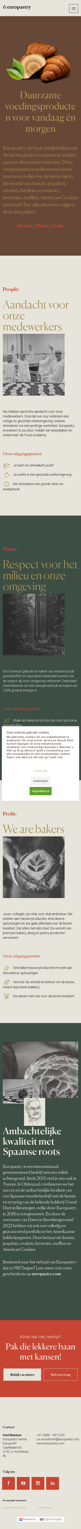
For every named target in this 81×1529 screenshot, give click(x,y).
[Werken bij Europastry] (26, 8)
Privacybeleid (45, 1507)
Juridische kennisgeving (14, 1507)
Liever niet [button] (40, 770)
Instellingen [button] (40, 780)
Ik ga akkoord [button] (40, 791)
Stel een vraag (60, 1374)
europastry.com (46, 1273)
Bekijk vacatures (22, 1374)
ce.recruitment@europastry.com (58, 1439)
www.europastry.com (51, 1443)
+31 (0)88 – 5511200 (51, 1435)
